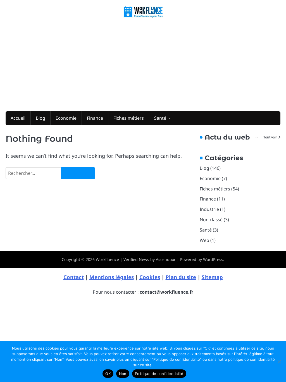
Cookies (149, 276)
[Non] (279, 361)
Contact (73, 276)
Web (204, 240)
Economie (66, 118)
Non (123, 373)
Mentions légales (111, 276)
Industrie (209, 209)
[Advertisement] (143, 64)
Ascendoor (166, 259)
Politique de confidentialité (159, 373)
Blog (40, 118)
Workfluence (107, 259)
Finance (95, 118)
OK (108, 373)
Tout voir (270, 137)
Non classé (211, 219)
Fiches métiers (128, 118)
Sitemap (212, 276)
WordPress (213, 259)
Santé (160, 118)
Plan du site (181, 276)
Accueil (18, 118)
